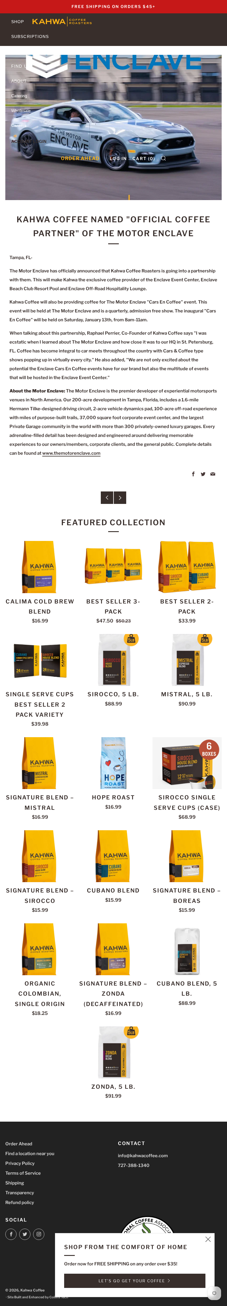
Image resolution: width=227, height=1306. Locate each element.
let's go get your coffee (132, 1280)
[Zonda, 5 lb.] (113, 1052)
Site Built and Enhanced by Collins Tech (37, 1297)
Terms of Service (23, 1173)
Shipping (14, 1183)
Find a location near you (29, 1153)
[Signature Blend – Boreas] (187, 856)
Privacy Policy (20, 1163)
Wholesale (21, 110)
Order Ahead (80, 158)
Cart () (143, 158)
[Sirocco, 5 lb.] (113, 660)
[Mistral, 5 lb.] (187, 660)
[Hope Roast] (113, 763)
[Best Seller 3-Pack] (113, 567)
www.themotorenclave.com (71, 453)
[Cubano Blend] (113, 856)
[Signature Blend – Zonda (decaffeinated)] (113, 949)
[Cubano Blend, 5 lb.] (187, 949)
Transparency (19, 1192)
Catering (19, 95)
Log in (118, 158)
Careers (18, 125)
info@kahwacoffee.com (143, 1155)
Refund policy (19, 1202)
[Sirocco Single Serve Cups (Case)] (187, 763)
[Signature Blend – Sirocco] (39, 856)
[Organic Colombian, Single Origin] (39, 949)
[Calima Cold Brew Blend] (39, 567)
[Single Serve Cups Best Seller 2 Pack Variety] (39, 660)
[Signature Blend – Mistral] (39, 763)
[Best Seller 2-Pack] (187, 567)
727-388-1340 (134, 1165)
